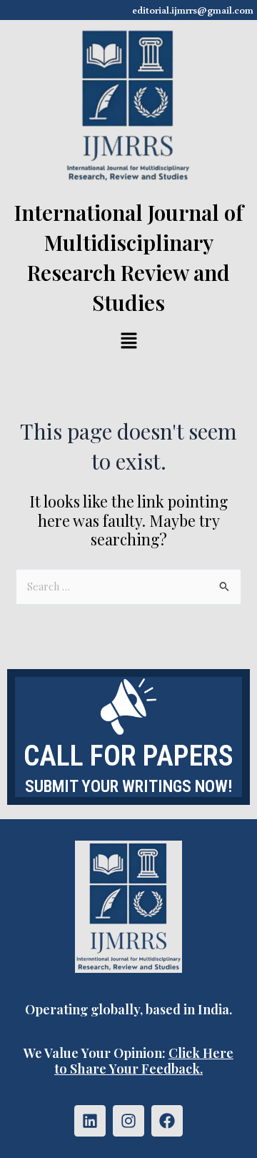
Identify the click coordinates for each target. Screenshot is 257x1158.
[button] (128, 342)
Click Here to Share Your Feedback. (143, 1060)
